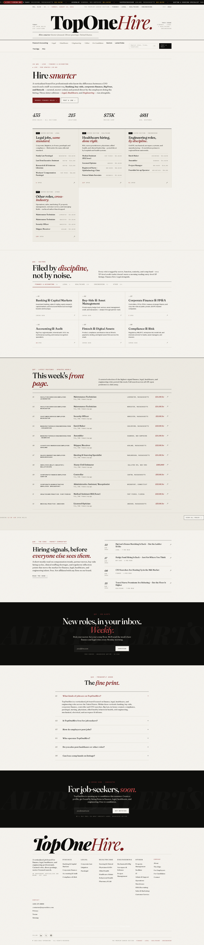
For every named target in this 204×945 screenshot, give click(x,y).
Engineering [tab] (101, 284)
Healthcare (106, 860)
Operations (139, 881)
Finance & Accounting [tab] (46, 284)
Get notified (121, 811)
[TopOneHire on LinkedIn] (41, 935)
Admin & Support (142, 877)
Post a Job (69, 100)
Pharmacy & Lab (105, 881)
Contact (157, 877)
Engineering (124, 860)
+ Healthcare (63, 43)
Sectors (109, 43)
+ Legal (53, 43)
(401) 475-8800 (38, 904)
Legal (84, 860)
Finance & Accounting (40, 43)
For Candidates (97, 43)
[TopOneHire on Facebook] (51, 935)
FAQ (43, 49)
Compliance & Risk (70, 877)
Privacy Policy (125, 926)
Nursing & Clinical (106, 864)
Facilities (138, 870)
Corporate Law (86, 864)
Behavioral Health (106, 878)
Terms (35, 914)
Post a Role (164, 46)
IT (136, 874)
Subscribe (122, 648)
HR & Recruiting (141, 887)
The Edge (36, 49)
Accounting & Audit (70, 874)
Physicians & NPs (105, 867)
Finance (67, 860)
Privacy (35, 911)
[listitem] (102, 398)
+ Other (86, 43)
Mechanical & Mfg (124, 864)
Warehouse (139, 884)
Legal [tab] (66, 284)
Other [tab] (117, 284)
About (156, 863)
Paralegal (84, 871)
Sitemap (36, 918)
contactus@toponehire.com (43, 907)
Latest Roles (119, 43)
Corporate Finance (70, 870)
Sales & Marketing (142, 891)
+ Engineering (76, 43)
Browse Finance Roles (46, 100)
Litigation (84, 867)
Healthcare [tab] (82, 284)
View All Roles (194, 517)
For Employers (159, 870)
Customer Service (142, 894)
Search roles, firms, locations (143, 46)
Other (139, 860)
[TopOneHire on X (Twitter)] (46, 935)
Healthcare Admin (106, 874)
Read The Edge (40, 576)
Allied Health (104, 871)
